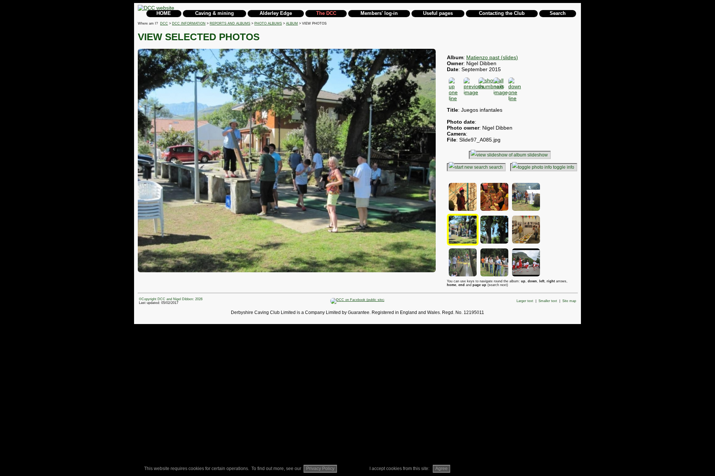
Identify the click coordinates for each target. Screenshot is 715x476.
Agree (441, 468)
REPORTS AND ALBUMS (230, 23)
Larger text (525, 301)
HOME (163, 13)
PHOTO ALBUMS (268, 23)
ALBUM (292, 23)
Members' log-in (379, 13)
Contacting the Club (502, 13)
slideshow (537, 155)
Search (558, 13)
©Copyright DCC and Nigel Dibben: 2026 (171, 299)
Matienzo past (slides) (492, 57)
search (496, 167)
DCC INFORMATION (189, 23)
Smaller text (547, 301)
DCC (164, 23)
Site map (569, 301)
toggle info (563, 167)
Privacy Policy (320, 468)
